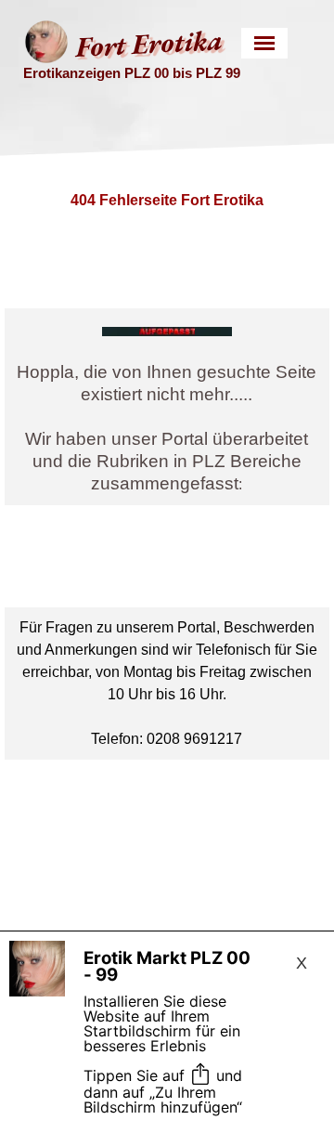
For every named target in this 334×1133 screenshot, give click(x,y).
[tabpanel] (167, 407)
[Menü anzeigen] (265, 43)
